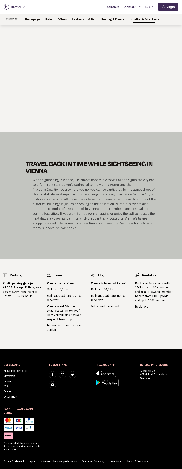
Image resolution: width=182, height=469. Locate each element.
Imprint (32, 461)
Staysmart (9, 376)
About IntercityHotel (15, 370)
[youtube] (52, 384)
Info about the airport (105, 306)
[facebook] (52, 374)
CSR (6, 386)
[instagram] (62, 374)
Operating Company (93, 461)
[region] (91, 78)
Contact (8, 391)
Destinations (11, 396)
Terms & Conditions (137, 461)
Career (7, 381)
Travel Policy (115, 461)
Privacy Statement (14, 461)
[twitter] (72, 374)
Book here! (142, 306)
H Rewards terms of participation (59, 461)
